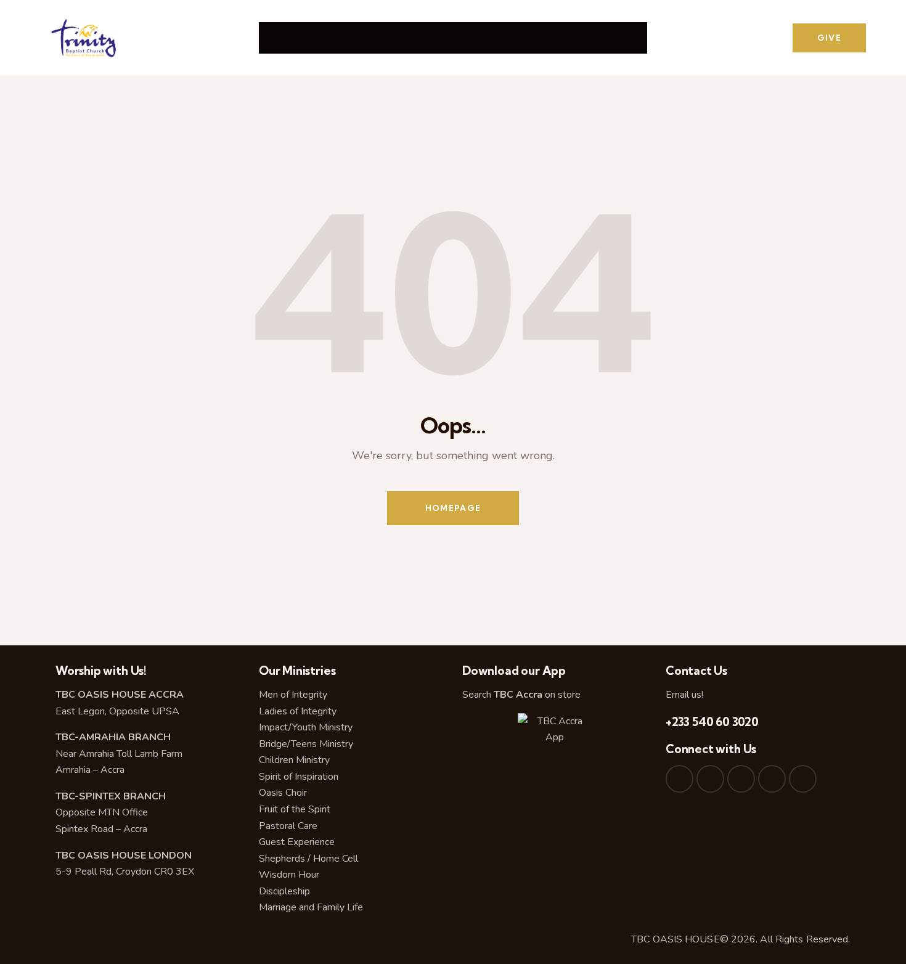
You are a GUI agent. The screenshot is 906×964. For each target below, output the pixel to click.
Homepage (453, 508)
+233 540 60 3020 (712, 721)
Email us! (684, 694)
